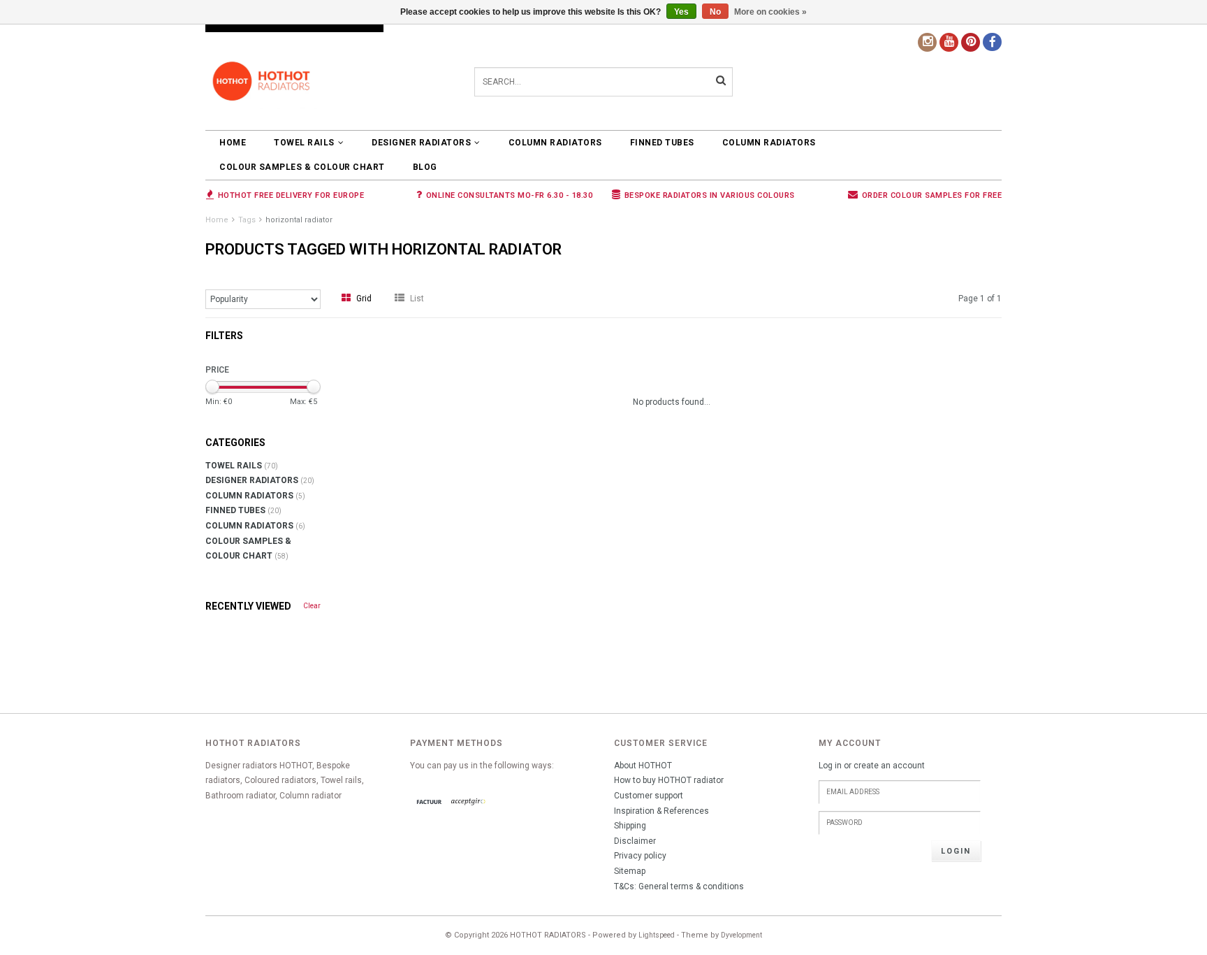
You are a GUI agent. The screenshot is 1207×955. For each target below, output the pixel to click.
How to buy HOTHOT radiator (669, 780)
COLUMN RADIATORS (555, 143)
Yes (681, 12)
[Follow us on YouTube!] (948, 42)
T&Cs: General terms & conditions (679, 886)
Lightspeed (656, 935)
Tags (247, 219)
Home (232, 143)
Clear (312, 606)
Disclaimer (635, 841)
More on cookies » (770, 12)
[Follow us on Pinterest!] (970, 42)
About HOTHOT (643, 765)
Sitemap (629, 871)
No (715, 12)
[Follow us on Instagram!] (927, 42)
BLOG (425, 167)
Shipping (630, 826)
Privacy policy (640, 856)
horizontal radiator (298, 219)
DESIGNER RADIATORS (421, 143)
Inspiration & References (661, 811)
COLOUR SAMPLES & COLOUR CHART (302, 167)
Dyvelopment (741, 935)
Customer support (648, 795)
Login (956, 851)
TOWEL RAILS (304, 143)
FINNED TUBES (662, 143)
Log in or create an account (872, 765)
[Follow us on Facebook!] (992, 42)
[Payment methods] (429, 802)
